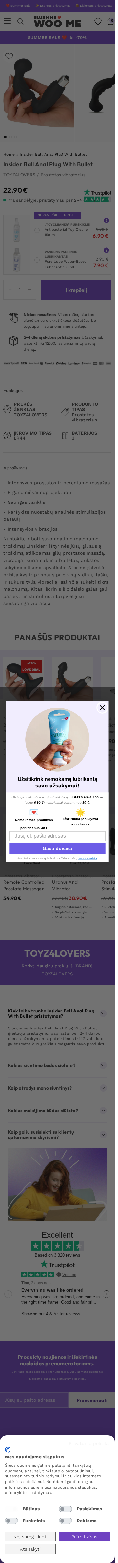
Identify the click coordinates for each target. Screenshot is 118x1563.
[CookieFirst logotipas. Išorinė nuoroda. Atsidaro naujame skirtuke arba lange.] (7, 1450)
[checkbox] (11, 1509)
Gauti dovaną (57, 848)
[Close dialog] (102, 707)
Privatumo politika (89, 1443)
